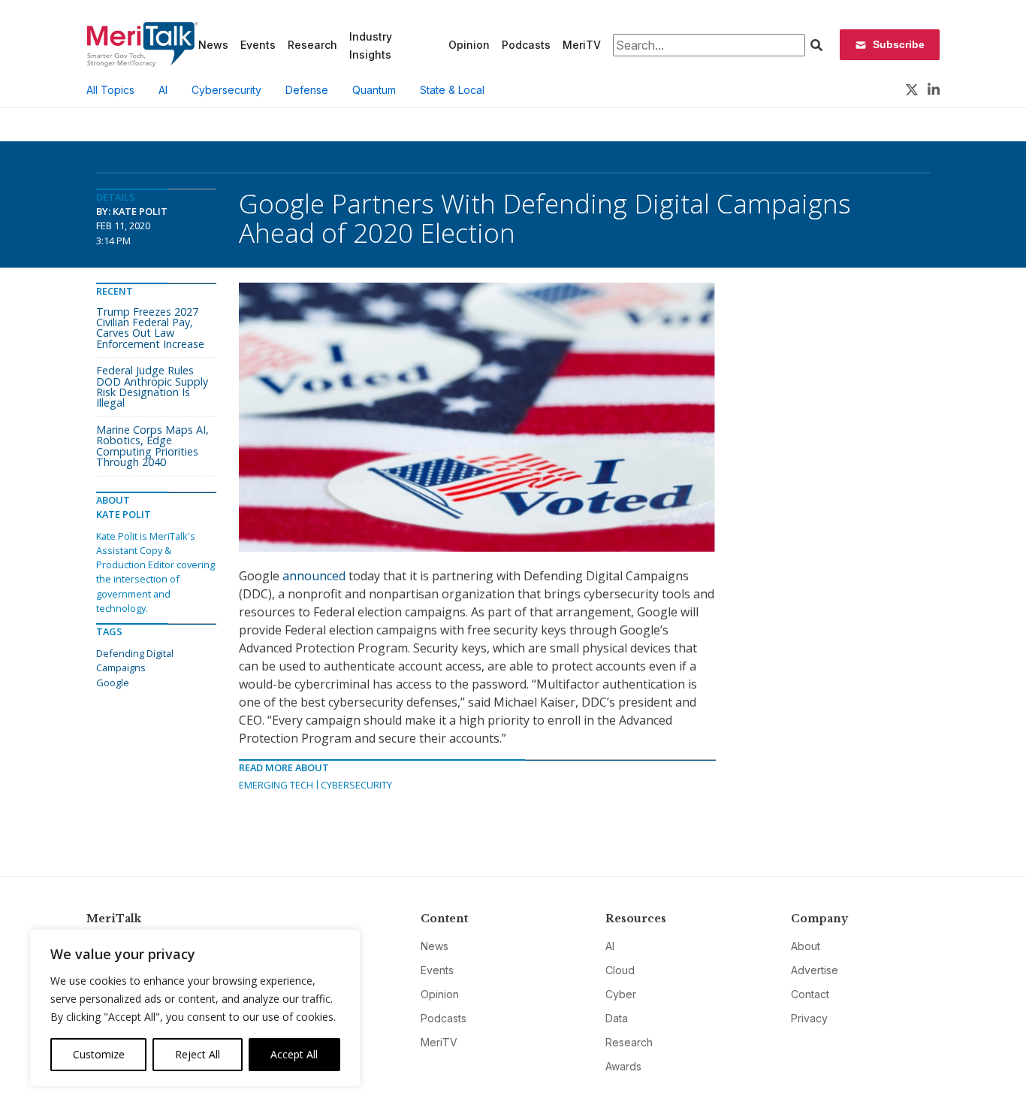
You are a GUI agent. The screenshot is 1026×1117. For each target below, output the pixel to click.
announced (314, 576)
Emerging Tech (276, 785)
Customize (99, 1054)
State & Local (452, 89)
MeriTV (582, 44)
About (805, 946)
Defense (306, 89)
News (213, 44)
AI (162, 89)
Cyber (620, 994)
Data (616, 1018)
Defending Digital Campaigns (135, 660)
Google (112, 682)
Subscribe (899, 44)
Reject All (197, 1054)
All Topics (110, 89)
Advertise (814, 970)
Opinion (469, 44)
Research (312, 44)
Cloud (620, 970)
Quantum (374, 89)
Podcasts (526, 44)
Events (258, 44)
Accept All (294, 1054)
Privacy (809, 1018)
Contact (810, 994)
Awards (623, 1066)
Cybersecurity (226, 89)
